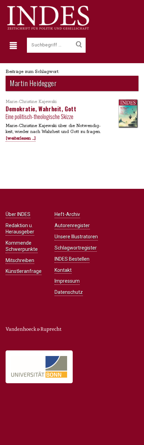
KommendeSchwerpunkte (22, 246)
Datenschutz (69, 292)
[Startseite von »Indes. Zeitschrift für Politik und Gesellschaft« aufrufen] (47, 28)
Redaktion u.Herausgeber (20, 229)
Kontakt (63, 270)
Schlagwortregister (76, 248)
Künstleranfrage (24, 271)
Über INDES (18, 214)
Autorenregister (72, 225)
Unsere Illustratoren (76, 236)
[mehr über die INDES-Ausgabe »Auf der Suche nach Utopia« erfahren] (128, 113)
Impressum (67, 281)
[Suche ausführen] (79, 45)
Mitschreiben (20, 260)
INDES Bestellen (72, 259)
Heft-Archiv (67, 214)
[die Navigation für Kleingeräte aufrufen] (15, 46)
